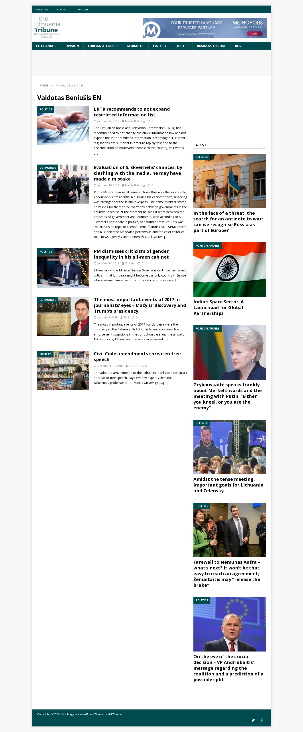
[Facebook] (262, 720)
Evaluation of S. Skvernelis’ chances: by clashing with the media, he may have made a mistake (138, 173)
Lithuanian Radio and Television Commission (132, 128)
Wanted (83, 9)
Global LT (135, 46)
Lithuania (44, 46)
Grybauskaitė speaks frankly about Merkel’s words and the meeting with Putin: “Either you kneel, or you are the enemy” (227, 396)
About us (42, 9)
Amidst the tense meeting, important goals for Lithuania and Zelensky (228, 485)
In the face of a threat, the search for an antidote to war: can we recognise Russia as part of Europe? (228, 221)
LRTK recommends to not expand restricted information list (132, 112)
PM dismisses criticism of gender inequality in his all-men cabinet (131, 254)
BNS (126, 317)
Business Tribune (211, 46)
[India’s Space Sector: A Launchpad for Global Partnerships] (229, 269)
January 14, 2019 (108, 263)
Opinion (72, 46)
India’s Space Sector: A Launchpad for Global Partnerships (218, 307)
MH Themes (115, 714)
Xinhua (130, 263)
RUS (238, 46)
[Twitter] (253, 720)
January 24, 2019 (108, 121)
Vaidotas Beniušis (133, 237)
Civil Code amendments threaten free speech (137, 356)
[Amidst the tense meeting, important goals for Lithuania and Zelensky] (229, 447)
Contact (63, 9)
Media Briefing (135, 121)
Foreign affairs (101, 46)
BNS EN (133, 366)
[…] (96, 153)
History (159, 46)
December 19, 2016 (110, 366)
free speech (118, 378)
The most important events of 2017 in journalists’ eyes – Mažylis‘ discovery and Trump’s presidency (140, 305)
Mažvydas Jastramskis (136, 232)
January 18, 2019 (108, 185)
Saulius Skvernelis (128, 192)
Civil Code (165, 373)
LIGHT (180, 46)
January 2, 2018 (107, 317)
